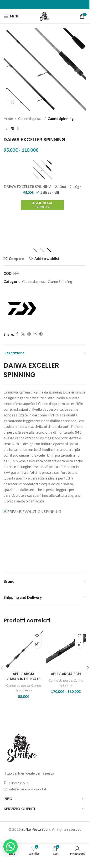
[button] (88, 668)
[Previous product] (6, 129)
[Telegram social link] (41, 334)
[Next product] (18, 129)
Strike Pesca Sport (36, 829)
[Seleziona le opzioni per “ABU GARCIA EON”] (79, 644)
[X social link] (23, 334)
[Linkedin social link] (35, 334)
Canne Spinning (61, 118)
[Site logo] (45, 16)
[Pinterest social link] (29, 334)
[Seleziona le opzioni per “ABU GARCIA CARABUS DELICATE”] (37, 644)
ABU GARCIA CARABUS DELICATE (24, 676)
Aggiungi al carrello (42, 205)
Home (8, 118)
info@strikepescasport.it (27, 789)
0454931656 (18, 783)
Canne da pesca (30, 118)
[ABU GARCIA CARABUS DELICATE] (24, 649)
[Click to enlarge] (12, 102)
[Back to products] (12, 129)
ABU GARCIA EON (66, 673)
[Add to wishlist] (37, 636)
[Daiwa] (21, 308)
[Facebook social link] (17, 334)
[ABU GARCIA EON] (66, 649)
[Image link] (21, 747)
